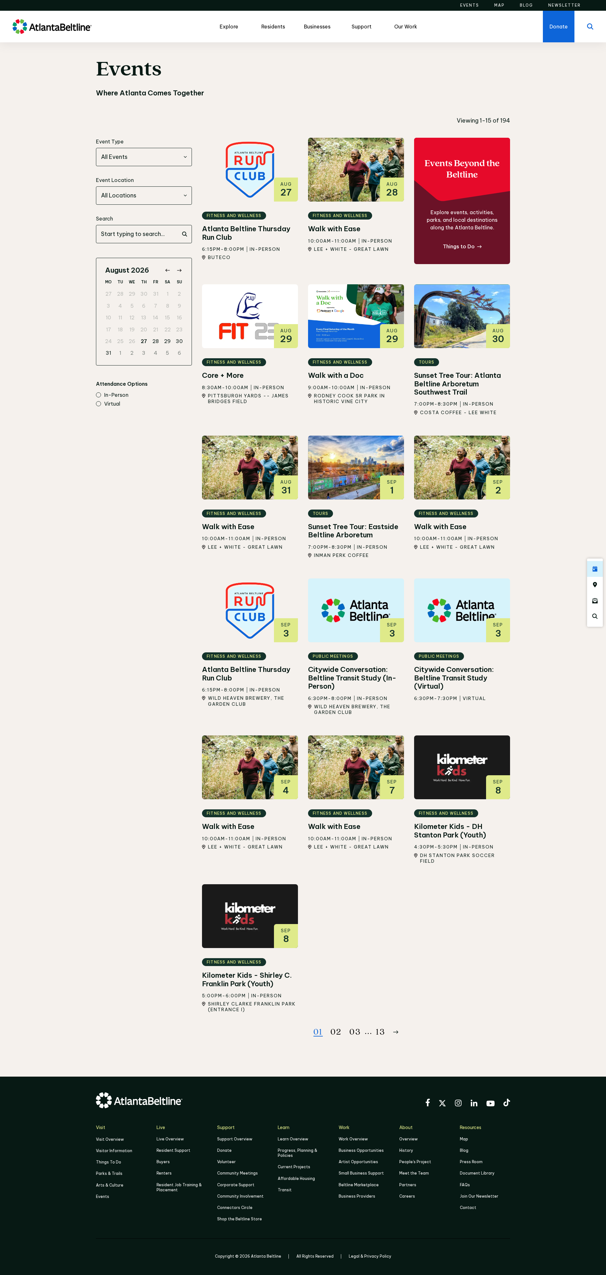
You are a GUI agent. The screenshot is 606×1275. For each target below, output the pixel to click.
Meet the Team (414, 1173)
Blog (464, 1150)
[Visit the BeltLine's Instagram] (458, 1104)
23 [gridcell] (179, 329)
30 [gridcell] (143, 294)
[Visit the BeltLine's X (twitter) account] (442, 1104)
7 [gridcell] (155, 306)
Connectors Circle (234, 1207)
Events (102, 1196)
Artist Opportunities (358, 1161)
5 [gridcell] (132, 306)
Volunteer (226, 1161)
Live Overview (170, 1139)
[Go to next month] (179, 270)
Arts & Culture (109, 1185)
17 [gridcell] (108, 329)
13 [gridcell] (143, 317)
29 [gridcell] (132, 294)
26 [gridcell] (132, 341)
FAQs (465, 1184)
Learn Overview (293, 1139)
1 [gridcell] (168, 294)
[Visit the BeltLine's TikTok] (506, 1103)
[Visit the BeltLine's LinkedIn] (474, 1104)
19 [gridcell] (132, 329)
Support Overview (234, 1139)
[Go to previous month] (167, 270)
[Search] (590, 26)
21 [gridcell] (155, 329)
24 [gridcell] (108, 341)
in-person (116, 395)
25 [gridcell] (120, 341)
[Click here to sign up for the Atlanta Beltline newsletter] (595, 600)
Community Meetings (237, 1173)
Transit (285, 1189)
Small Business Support (361, 1173)
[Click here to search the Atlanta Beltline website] (595, 616)
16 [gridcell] (179, 317)
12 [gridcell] (131, 317)
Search (104, 218)
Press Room (471, 1161)
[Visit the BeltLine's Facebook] (427, 1103)
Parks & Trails (109, 1173)
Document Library (477, 1173)
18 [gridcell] (120, 329)
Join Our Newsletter (479, 1196)
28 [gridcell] (120, 294)
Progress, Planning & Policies (297, 1153)
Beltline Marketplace (359, 1184)
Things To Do (108, 1162)
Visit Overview (110, 1139)
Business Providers (357, 1196)
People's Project (415, 1161)
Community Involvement (240, 1196)
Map (464, 1139)
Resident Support (173, 1150)
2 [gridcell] (179, 294)
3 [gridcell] (108, 306)
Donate (224, 1150)
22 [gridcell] (167, 329)
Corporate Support (235, 1184)
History (406, 1150)
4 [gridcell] (120, 306)
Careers (407, 1196)
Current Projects (294, 1166)
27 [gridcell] (108, 294)
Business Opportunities (361, 1150)
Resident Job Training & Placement (179, 1187)
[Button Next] (395, 1032)
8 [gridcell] (167, 306)
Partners (407, 1184)
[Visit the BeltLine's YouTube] (490, 1104)
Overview (408, 1139)
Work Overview (353, 1139)
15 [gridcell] (167, 317)
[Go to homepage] (52, 26)
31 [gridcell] (155, 294)
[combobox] (144, 157)
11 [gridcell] (120, 317)
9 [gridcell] (179, 306)
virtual (112, 404)
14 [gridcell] (155, 317)
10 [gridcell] (108, 317)
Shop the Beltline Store (239, 1219)
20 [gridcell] (143, 329)
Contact (468, 1207)
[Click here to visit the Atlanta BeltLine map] (595, 585)
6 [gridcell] (144, 306)
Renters (164, 1173)
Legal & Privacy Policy (370, 1256)
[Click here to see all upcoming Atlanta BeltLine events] (595, 569)
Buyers (163, 1161)
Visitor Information (114, 1150)
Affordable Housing (296, 1178)
